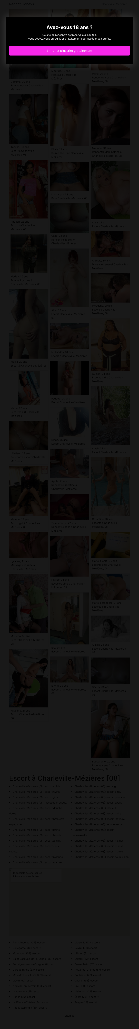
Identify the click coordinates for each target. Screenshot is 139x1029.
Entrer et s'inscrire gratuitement (69, 50)
